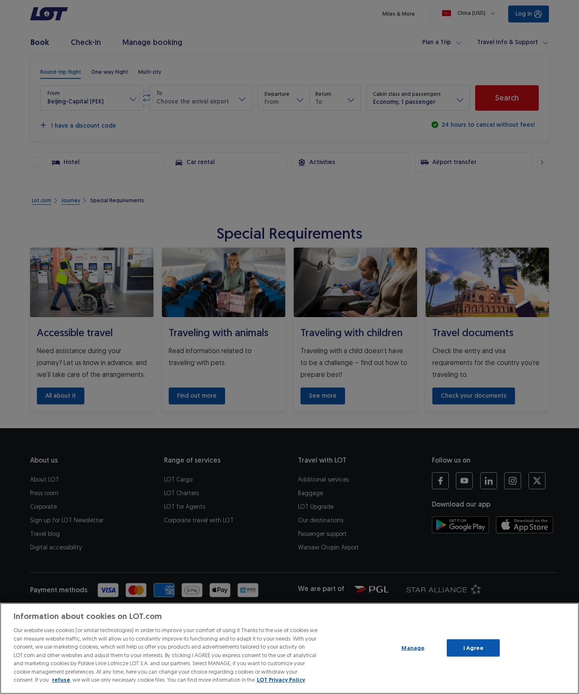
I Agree (473, 647)
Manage (412, 647)
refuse (61, 680)
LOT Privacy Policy (281, 680)
